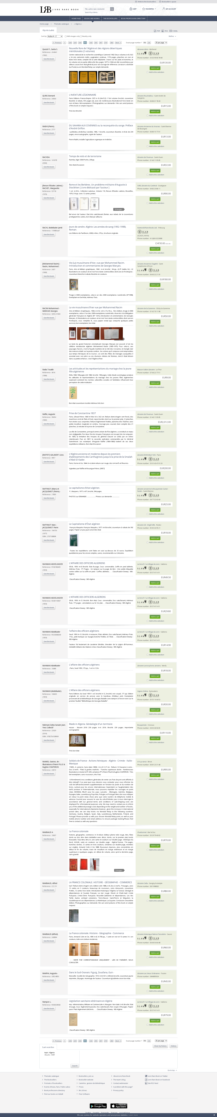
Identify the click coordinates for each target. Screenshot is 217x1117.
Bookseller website (85, 1080)
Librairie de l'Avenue (145, 157)
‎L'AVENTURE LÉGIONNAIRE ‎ (83, 94)
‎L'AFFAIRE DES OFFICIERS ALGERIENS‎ (87, 597)
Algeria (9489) (48, 30)
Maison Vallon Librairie (146, 369)
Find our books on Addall (53, 1094)
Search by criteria (91, 12)
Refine (171, 36)
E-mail (175, 31)
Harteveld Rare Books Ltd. (147, 228)
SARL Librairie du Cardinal (147, 185)
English (88, 1112)
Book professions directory (133, 18)
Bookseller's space (168, 2)
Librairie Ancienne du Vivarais (148, 126)
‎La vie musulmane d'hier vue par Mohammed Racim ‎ (96, 307)
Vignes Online (142, 691)
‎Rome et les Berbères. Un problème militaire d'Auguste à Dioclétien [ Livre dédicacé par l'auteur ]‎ (98, 186)
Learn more (133, 1115)
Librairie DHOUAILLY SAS (146, 455)
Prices (81, 1087)
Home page (76, 18)
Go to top (171, 1070)
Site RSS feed (152, 1083)
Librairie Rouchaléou (145, 96)
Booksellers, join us (86, 1076)
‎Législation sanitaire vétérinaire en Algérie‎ (90, 1001)
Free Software (84, 1094)
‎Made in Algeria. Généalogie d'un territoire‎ (90, 724)
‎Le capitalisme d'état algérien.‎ (84, 487)
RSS (166, 31)
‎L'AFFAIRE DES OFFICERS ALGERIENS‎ (87, 563)
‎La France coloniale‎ (78, 831)
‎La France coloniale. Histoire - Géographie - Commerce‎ (96, 933)
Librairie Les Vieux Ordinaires (148, 973)
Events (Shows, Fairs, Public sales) (57, 1087)
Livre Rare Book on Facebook (158, 1080)
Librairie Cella (142, 883)
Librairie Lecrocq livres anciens (149, 665)
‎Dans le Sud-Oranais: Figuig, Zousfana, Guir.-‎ (91, 972)
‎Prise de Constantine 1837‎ (82, 413)
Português (105, 1112)
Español (96, 1112)
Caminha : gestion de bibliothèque (92, 1083)
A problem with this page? (123, 1087)
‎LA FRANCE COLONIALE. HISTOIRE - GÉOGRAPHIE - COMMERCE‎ (100, 882)
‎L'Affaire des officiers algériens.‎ (84, 690)
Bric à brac (83, 1090)
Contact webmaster (120, 1083)
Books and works (92, 18)
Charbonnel (141, 832)
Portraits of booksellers (53, 1083)
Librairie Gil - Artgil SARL (146, 525)
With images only (73, 36)
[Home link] (58, 9)
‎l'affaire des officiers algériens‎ (84, 630)
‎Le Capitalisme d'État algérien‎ (84, 523)
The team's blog (119, 1080)
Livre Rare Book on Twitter (157, 1076)
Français (114, 1112)
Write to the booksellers (147, 2)
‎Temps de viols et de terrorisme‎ (85, 156)
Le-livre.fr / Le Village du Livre (148, 564)
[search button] (112, 9)
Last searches (48, 1047)
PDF (158, 31)
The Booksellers (110, 18)
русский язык (124, 1112)
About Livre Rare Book (121, 1076)
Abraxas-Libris (142, 49)
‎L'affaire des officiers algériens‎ (84, 664)
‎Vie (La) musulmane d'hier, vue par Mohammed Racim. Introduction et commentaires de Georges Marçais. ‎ (97, 264)
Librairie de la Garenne (146, 308)
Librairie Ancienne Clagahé (147, 264)
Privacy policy (118, 1090)
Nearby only (86, 36)
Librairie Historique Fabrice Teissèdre (151, 934)
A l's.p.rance (142, 761)
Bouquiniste (142, 725)
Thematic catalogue (61, 24)
